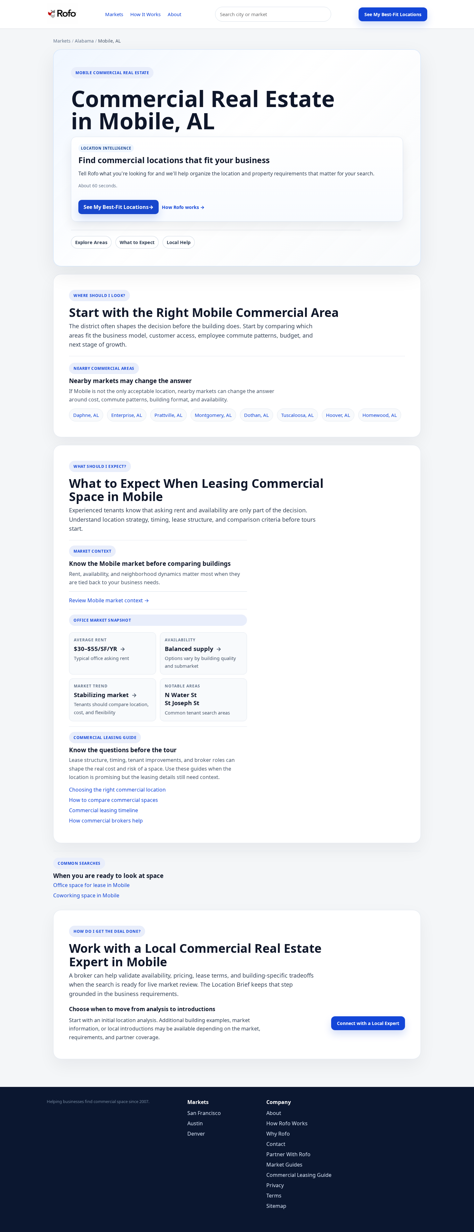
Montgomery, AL (213, 415)
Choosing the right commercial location (117, 789)
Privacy (275, 1185)
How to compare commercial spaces (113, 799)
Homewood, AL (379, 415)
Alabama (84, 41)
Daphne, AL (86, 415)
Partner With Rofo (288, 1154)
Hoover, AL (338, 415)
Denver (196, 1133)
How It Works (145, 14)
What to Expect (137, 242)
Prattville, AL (168, 415)
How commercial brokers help (106, 820)
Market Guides (284, 1164)
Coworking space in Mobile (86, 895)
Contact (275, 1144)
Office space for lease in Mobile (91, 885)
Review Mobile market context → (109, 600)
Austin (195, 1123)
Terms (273, 1195)
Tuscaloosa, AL (297, 415)
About (174, 14)
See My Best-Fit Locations (392, 14)
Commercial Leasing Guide (298, 1174)
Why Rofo (278, 1133)
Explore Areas (91, 242)
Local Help (179, 242)
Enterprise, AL (126, 415)
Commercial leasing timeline (103, 810)
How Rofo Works (287, 1123)
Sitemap (276, 1205)
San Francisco (204, 1113)
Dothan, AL (256, 415)
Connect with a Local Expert (368, 1023)
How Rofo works (183, 207)
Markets (114, 14)
